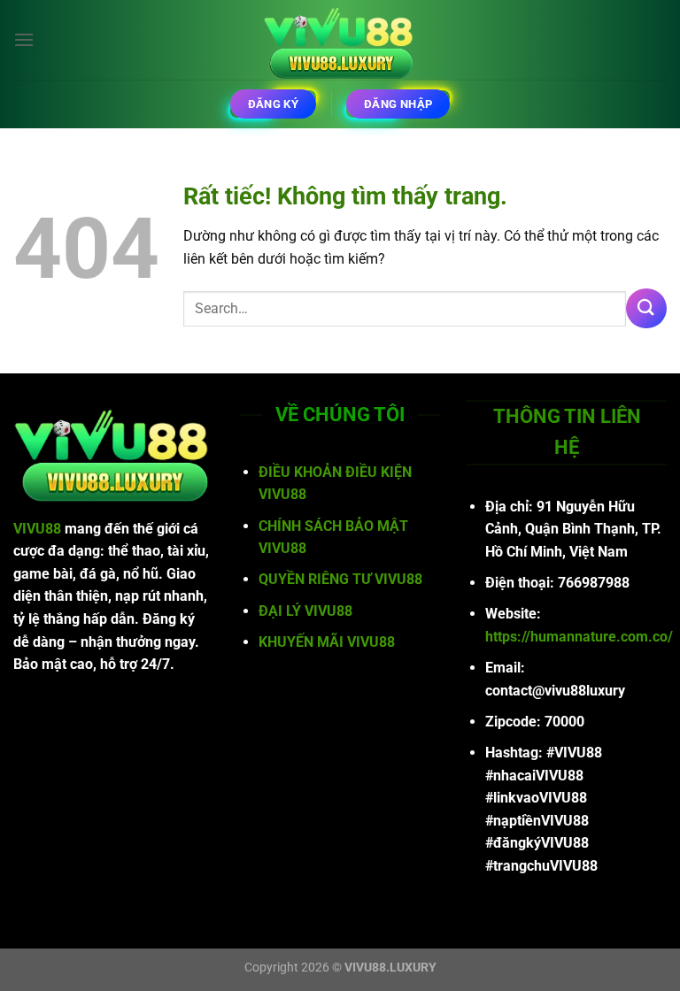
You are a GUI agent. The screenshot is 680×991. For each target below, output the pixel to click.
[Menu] (24, 39)
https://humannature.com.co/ (579, 636)
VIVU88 (37, 528)
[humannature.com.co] (340, 40)
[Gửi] (646, 308)
